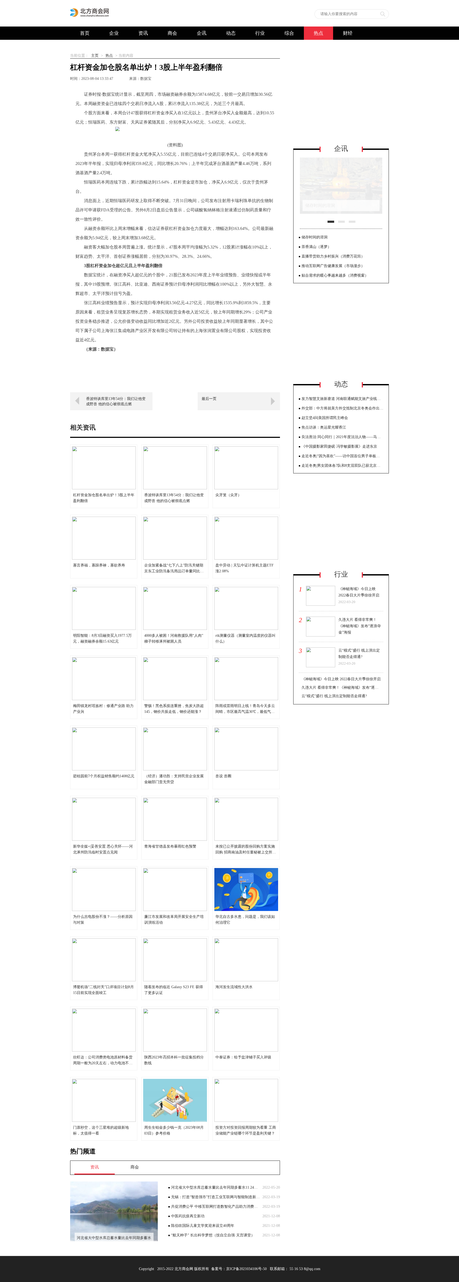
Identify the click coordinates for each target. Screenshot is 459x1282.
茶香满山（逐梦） (316, 247)
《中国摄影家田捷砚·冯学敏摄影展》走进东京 (339, 446)
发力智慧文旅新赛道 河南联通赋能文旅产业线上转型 (342, 399)
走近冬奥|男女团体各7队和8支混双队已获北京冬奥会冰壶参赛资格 (342, 466)
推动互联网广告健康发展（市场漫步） (333, 266)
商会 (172, 33)
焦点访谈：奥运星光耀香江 (323, 427)
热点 (318, 33)
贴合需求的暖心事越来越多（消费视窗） (334, 275)
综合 (289, 33)
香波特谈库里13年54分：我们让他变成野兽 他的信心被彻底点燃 (116, 401)
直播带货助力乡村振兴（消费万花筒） (333, 256)
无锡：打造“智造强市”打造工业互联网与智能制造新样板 (215, 1197)
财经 (347, 33)
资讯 (143, 33)
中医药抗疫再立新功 (188, 1216)
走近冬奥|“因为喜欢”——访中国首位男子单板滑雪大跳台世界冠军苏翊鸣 (342, 456)
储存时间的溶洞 (314, 237)
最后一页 (209, 399)
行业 (260, 33)
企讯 (201, 33)
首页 (85, 33)
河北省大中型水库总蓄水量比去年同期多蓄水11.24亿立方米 (215, 1187)
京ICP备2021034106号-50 (246, 1269)
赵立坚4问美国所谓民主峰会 (324, 418)
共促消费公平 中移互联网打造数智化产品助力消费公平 (215, 1207)
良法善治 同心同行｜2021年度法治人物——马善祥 (342, 437)
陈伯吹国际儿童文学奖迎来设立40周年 (202, 1226)
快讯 (85, 46)
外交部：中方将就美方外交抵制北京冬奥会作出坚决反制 (342, 408)
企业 (114, 33)
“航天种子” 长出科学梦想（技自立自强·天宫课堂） (213, 1235)
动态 (231, 33)
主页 (95, 56)
